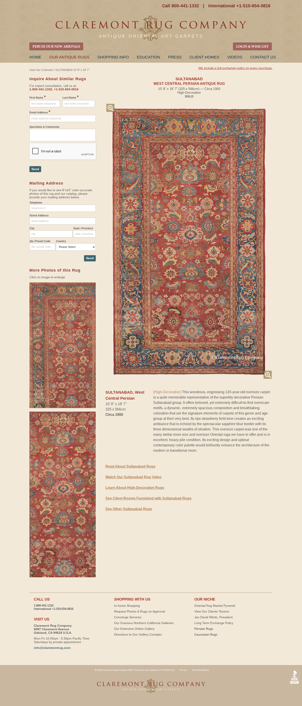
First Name (37, 97)
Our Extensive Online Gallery (134, 628)
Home (35, 57)
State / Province (83, 228)
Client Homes (204, 57)
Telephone (35, 202)
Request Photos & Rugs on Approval (139, 611)
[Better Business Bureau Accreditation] (294, 676)
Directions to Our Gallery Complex (138, 634)
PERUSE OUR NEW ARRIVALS (56, 47)
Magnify (110, 108)
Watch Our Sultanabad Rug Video (133, 477)
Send (35, 169)
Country (61, 241)
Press (175, 57)
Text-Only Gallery (200, 670)
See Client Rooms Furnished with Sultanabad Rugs (148, 498)
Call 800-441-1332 (180, 5)
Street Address (39, 215)
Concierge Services (127, 617)
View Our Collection (41, 70)
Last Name (71, 97)
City (31, 228)
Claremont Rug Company (151, 28)
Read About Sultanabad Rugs (130, 466)
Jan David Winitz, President (213, 617)
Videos (234, 57)
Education (148, 57)
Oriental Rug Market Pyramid (214, 605)
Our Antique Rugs (69, 57)
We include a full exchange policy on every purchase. (235, 68)
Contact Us (263, 57)
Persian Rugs (203, 628)
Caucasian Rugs (205, 634)
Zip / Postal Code (39, 241)
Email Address (39, 111)
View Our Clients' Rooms (211, 611)
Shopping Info (113, 57)
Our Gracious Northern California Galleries (144, 623)
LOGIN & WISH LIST (252, 47)
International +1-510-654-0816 (239, 5)
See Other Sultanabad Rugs (128, 509)
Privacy (183, 670)
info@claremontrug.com (52, 648)
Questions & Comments (44, 126)
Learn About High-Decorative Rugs (134, 488)
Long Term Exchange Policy (213, 623)
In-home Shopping (127, 605)
